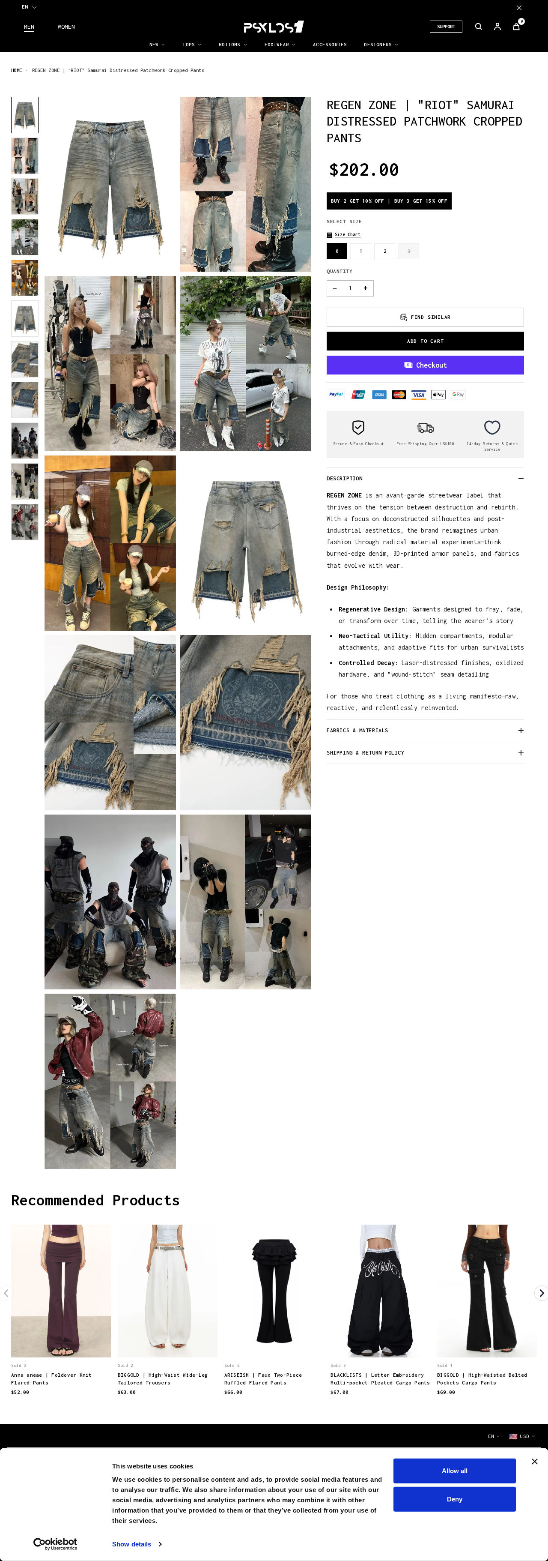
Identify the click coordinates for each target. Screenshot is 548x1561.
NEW (154, 44)
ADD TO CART (425, 340)
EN (25, 7)
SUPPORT (446, 26)
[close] (519, 7)
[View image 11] (25, 522)
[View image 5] (25, 278)
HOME (16, 70)
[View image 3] (25, 196)
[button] (343, 235)
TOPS (188, 44)
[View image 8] (25, 400)
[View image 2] (25, 156)
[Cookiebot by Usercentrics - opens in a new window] (55, 1544)
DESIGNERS (378, 44)
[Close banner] (535, 1462)
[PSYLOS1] (274, 27)
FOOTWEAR (277, 44)
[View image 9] (25, 440)
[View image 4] (25, 237)
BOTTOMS (229, 44)
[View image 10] (25, 481)
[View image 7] (25, 359)
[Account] (497, 26)
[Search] (478, 26)
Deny (454, 1498)
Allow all (455, 1470)
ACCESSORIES (330, 44)
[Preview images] (61, 1342)
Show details (131, 1544)
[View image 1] (25, 115)
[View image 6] (25, 318)
